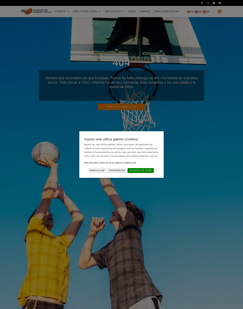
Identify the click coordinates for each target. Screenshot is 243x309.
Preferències (117, 170)
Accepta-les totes (141, 170)
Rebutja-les (97, 170)
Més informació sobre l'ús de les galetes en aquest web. (110, 162)
